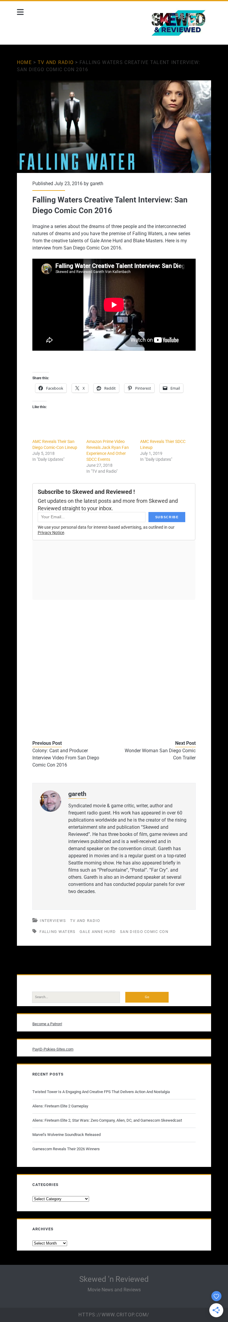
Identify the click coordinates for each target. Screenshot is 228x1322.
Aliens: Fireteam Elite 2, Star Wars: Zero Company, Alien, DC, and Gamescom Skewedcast (107, 1120)
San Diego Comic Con (144, 931)
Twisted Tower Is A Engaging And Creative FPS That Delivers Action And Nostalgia (101, 1092)
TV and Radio (56, 62)
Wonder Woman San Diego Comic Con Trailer (160, 754)
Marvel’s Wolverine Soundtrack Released (66, 1134)
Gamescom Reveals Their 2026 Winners (66, 1149)
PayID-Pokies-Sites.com (52, 1049)
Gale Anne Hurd (98, 931)
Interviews (53, 920)
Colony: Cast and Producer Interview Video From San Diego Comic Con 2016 (65, 758)
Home (24, 62)
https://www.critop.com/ (113, 1315)
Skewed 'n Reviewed (114, 1279)
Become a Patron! (47, 1024)
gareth (96, 183)
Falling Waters (57, 931)
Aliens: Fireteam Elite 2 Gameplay (60, 1106)
